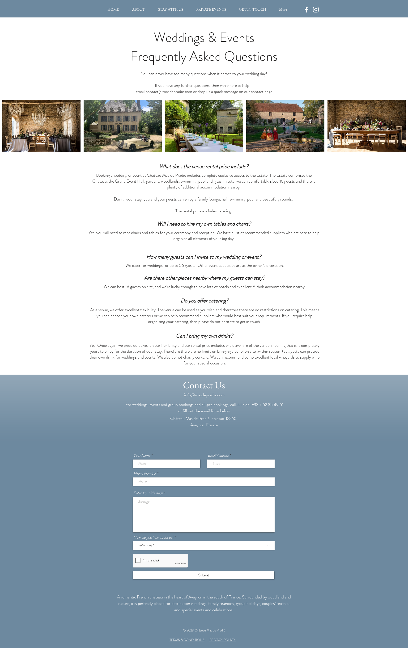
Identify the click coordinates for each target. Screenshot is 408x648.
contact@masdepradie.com (169, 91)
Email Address (218, 455)
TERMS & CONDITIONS (187, 639)
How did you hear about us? (153, 537)
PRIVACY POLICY (222, 639)
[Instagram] (316, 9)
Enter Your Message (148, 493)
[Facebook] (306, 9)
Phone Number (144, 473)
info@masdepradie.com (204, 395)
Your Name (141, 455)
